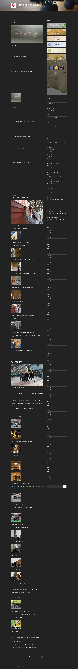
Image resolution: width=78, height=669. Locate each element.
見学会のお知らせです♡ (51, 110)
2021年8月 (49, 301)
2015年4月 (49, 474)
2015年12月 (49, 455)
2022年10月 (49, 271)
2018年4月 (49, 392)
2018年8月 (49, 383)
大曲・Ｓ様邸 (49, 151)
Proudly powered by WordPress (17, 666)
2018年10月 (49, 378)
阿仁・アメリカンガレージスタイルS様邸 (55, 199)
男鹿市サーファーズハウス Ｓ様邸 (53, 181)
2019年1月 (49, 371)
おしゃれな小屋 (50, 209)
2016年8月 (49, 437)
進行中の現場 (49, 197)
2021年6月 (49, 305)
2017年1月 (49, 426)
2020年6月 (49, 332)
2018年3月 (49, 394)
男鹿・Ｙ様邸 (49, 179)
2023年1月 (49, 264)
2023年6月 (49, 253)
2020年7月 (49, 330)
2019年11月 (49, 348)
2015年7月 (49, 467)
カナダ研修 (49, 124)
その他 (48, 131)
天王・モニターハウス (51, 160)
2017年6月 (49, 414)
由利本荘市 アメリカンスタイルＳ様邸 (54, 176)
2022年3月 (49, 285)
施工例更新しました (50, 103)
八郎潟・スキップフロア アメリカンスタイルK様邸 (56, 142)
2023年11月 (49, 241)
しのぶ (48, 129)
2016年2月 (49, 451)
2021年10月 (49, 296)
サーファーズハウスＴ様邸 (52, 126)
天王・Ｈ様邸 (49, 154)
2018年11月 (49, 376)
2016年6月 (49, 442)
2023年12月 (49, 239)
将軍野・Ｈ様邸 (50, 167)
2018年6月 (49, 387)
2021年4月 (49, 310)
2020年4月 (49, 337)
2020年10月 (49, 323)
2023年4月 (49, 257)
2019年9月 (49, 353)
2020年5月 (49, 335)
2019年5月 (49, 362)
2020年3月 (49, 339)
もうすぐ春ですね (50, 213)
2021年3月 (49, 312)
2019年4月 (49, 364)
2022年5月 (49, 280)
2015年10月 (49, 460)
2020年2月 (49, 342)
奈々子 (48, 165)
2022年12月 (49, 266)
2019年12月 (49, 346)
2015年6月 (49, 469)
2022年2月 (49, 287)
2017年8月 (49, 410)
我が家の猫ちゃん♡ (50, 108)
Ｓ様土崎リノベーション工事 (52, 119)
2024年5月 (49, 230)
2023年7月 (49, 251)
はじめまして (49, 217)
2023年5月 (49, 255)
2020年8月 (49, 328)
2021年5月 (49, 307)
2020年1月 (49, 344)
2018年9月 (49, 380)
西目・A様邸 (49, 190)
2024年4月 (49, 232)
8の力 (13, 22)
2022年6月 (49, 278)
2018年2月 (49, 396)
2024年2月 (49, 235)
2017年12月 (49, 401)
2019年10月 (49, 351)
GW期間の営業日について (52, 105)
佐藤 (47, 138)
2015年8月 (49, 464)
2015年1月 (49, 480)
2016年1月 (49, 453)
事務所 (48, 133)
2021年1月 (49, 317)
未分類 (48, 174)
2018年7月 (49, 385)
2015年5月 (49, 471)
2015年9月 (49, 462)
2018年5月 (49, 389)
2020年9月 (49, 326)
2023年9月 (49, 246)
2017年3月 (49, 421)
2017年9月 (49, 408)
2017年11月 (49, 403)
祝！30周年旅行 (17, 362)
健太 (47, 140)
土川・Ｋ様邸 (49, 147)
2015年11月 (49, 458)
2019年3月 (49, 367)
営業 (47, 144)
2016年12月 (49, 428)
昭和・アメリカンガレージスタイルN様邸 (55, 169)
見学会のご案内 (50, 195)
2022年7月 (49, 276)
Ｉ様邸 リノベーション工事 (52, 117)
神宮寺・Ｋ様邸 (50, 183)
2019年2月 (49, 369)
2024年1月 (49, 237)
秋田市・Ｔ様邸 (50, 185)
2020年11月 (49, 321)
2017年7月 (49, 412)
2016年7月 (49, 439)
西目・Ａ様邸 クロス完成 (52, 219)
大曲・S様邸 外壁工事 (19, 197)
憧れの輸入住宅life (29, 5)
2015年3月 (49, 476)
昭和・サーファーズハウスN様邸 (53, 172)
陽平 (47, 201)
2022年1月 (49, 289)
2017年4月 (49, 419)
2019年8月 (49, 355)
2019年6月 (49, 360)
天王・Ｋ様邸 (49, 156)
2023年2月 (49, 262)
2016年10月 (49, 433)
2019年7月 (49, 358)
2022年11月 (49, 269)
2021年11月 (49, 294)
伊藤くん (48, 135)
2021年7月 (49, 303)
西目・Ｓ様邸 (49, 192)
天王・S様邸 (49, 158)
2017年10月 (49, 405)
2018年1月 (49, 398)
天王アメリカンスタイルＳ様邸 (53, 163)
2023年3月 (49, 260)
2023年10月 (49, 244)
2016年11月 (49, 430)
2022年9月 (49, 273)
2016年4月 (49, 446)
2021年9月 (49, 298)
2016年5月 (49, 444)
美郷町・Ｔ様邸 (50, 188)
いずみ (48, 122)
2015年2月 (49, 478)
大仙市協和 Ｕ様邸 (50, 149)
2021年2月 (49, 314)
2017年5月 (49, 417)
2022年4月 (49, 282)
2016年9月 (49, 435)
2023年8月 (49, 248)
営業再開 (48, 101)
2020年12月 (49, 319)
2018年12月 (49, 373)
